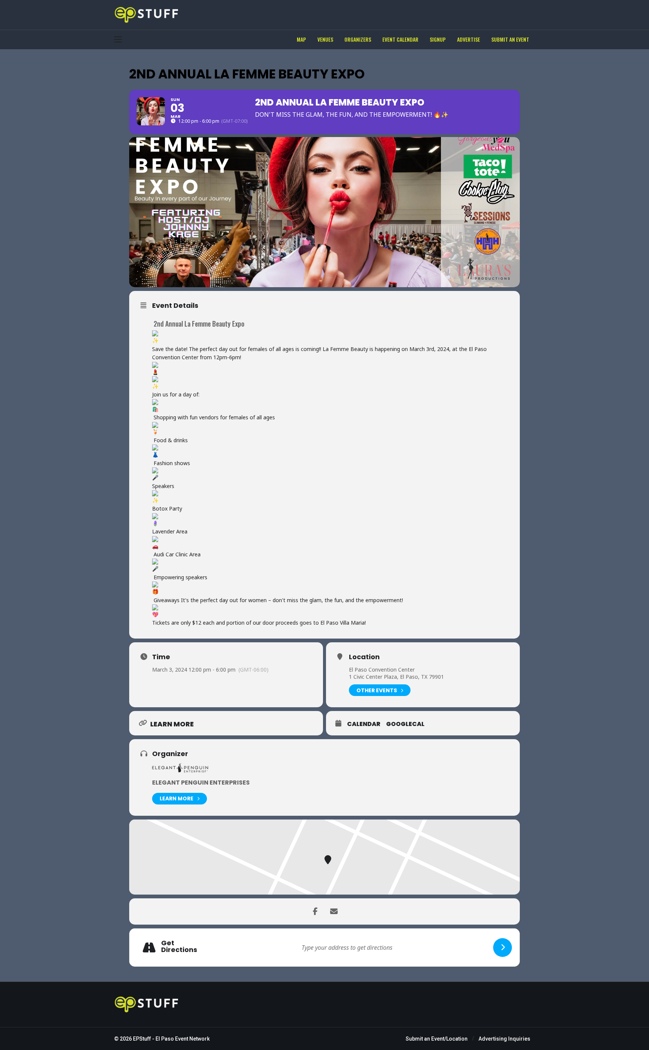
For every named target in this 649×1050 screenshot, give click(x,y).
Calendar (363, 724)
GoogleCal (405, 724)
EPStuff (142, 1039)
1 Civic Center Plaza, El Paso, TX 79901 (396, 676)
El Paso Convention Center (382, 669)
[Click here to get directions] (502, 947)
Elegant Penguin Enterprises (201, 782)
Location (364, 657)
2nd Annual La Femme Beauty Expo (199, 323)
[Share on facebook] (315, 911)
